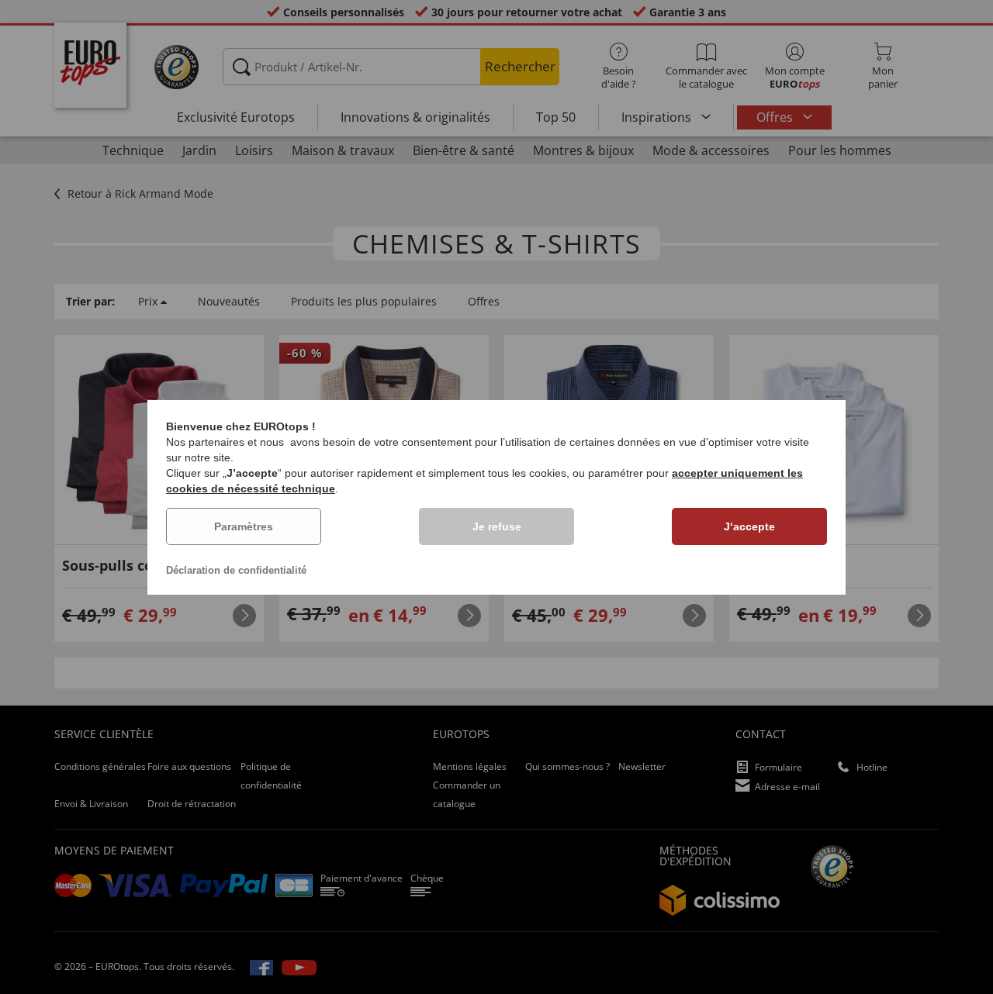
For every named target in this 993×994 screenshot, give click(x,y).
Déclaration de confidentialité (236, 570)
